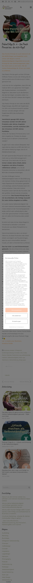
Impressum (20, 327)
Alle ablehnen (16, 315)
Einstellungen (16, 321)
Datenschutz (12, 327)
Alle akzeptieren (16, 310)
